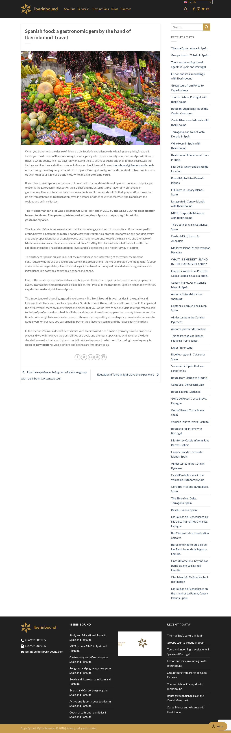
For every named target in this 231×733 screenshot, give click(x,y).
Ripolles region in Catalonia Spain (188, 357)
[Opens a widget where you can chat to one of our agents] (217, 726)
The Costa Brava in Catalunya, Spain (189, 227)
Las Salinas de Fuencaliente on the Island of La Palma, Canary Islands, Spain (189, 593)
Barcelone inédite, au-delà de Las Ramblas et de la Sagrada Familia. (189, 549)
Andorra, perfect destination (188, 329)
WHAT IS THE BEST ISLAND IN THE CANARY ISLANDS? (189, 262)
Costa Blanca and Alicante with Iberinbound (190, 122)
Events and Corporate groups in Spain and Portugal (88, 692)
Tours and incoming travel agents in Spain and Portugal (188, 65)
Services (83, 8)
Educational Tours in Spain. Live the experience (125, 374)
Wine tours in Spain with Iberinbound (186, 146)
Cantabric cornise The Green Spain (189, 308)
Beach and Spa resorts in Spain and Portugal (90, 681)
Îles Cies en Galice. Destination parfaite (190, 535)
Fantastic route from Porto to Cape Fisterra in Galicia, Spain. (189, 273)
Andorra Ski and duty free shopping (186, 296)
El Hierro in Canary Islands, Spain (187, 192)
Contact (126, 8)
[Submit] (206, 27)
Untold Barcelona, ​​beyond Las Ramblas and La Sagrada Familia (189, 565)
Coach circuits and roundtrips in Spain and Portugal (88, 714)
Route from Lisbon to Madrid (189, 377)
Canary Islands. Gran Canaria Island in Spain (188, 285)
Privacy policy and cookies (82, 728)
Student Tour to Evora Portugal (190, 421)
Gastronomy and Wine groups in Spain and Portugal (88, 659)
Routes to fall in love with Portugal (186, 431)
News (114, 8)
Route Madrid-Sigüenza (186, 391)
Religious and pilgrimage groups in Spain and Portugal (90, 670)
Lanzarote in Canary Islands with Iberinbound (188, 204)
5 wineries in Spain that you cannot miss (187, 368)
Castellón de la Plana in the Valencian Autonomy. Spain (187, 477)
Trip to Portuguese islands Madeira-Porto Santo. (187, 338)
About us (69, 8)
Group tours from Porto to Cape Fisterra (187, 88)
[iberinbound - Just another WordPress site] (39, 9)
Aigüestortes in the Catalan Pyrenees (187, 320)
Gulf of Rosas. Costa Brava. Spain (188, 412)
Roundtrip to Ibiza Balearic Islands (187, 180)
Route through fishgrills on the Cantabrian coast (189, 111)
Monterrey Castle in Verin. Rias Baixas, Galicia (190, 443)
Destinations (101, 8)
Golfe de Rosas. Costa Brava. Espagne (189, 401)
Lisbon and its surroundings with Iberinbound (188, 76)
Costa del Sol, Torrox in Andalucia (185, 238)
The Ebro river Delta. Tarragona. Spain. (184, 501)
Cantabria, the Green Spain (187, 384)
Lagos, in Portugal (182, 347)
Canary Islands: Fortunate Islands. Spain (186, 454)
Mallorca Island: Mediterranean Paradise (190, 250)
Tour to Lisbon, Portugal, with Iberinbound (189, 99)
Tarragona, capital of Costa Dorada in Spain (188, 134)
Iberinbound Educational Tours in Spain (190, 157)
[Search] (185, 9)
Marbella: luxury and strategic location (189, 169)
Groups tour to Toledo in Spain (189, 55)
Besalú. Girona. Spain (184, 510)
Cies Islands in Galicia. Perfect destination (189, 579)
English (191, 2)
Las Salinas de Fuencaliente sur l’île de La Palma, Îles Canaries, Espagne (189, 521)
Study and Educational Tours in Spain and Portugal (87, 637)
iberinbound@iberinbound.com (132, 165)
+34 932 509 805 (35, 640)
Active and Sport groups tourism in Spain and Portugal (90, 703)
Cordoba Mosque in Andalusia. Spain (190, 489)
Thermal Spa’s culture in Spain (189, 48)
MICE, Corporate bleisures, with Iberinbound (188, 215)
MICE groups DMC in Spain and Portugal (88, 648)
